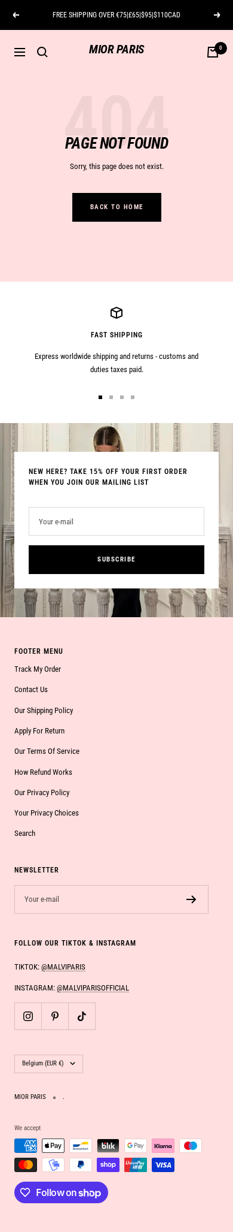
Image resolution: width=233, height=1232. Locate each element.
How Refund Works (43, 772)
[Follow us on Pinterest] (54, 1015)
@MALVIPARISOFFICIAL (93, 987)
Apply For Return (39, 730)
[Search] (42, 52)
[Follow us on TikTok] (81, 1015)
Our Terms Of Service (46, 751)
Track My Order (37, 669)
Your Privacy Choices (46, 812)
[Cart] (213, 52)
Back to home (116, 207)
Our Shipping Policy (43, 710)
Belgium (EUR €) (43, 1063)
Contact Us (31, 689)
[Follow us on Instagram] (27, 1015)
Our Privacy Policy (41, 792)
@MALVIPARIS (63, 966)
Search (24, 833)
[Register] (191, 899)
